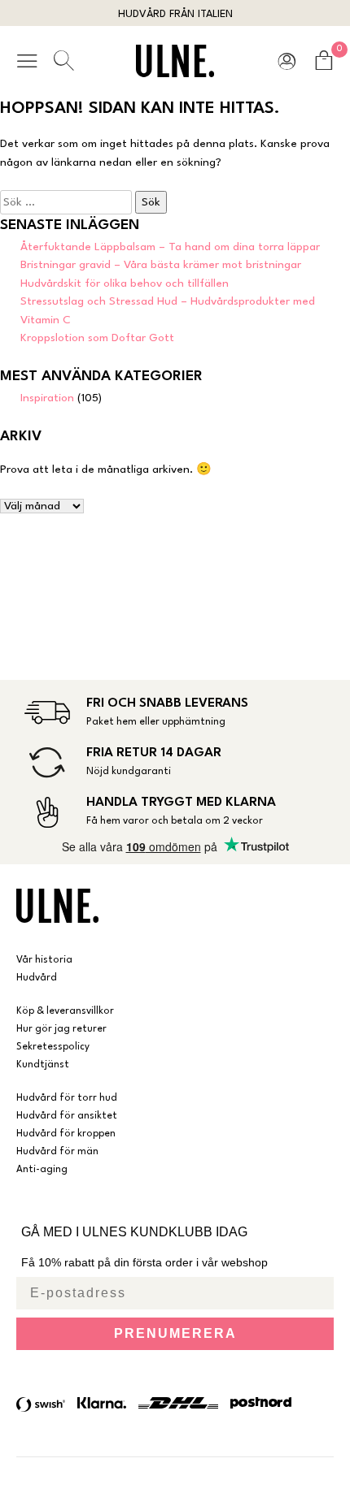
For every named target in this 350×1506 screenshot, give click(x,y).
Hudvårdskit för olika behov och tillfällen (124, 283)
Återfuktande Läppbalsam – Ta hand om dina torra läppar (170, 247)
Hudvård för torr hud (66, 1098)
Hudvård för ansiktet (66, 1116)
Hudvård (36, 978)
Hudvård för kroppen (66, 1134)
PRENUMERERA (175, 1333)
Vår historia (44, 960)
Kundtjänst (42, 1065)
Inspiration (47, 398)
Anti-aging (42, 1170)
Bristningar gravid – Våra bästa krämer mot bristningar (160, 264)
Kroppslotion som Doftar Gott (97, 338)
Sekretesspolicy (53, 1047)
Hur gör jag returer (61, 1029)
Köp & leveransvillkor (65, 1011)
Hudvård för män (57, 1152)
